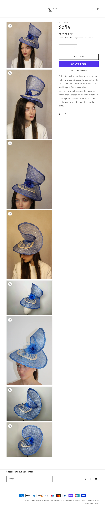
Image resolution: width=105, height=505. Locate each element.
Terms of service (80, 500)
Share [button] (63, 113)
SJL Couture (31, 500)
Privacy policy (67, 500)
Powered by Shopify (42, 500)
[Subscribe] (49, 479)
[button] (5, 9)
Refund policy (55, 500)
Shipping (73, 38)
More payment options (79, 70)
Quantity (62, 42)
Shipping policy (93, 500)
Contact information (92, 503)
